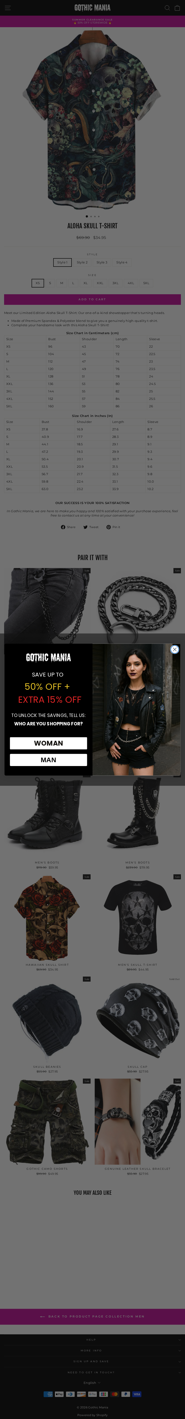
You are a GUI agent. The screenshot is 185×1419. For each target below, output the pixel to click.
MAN (48, 760)
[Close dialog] (175, 649)
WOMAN (48, 743)
